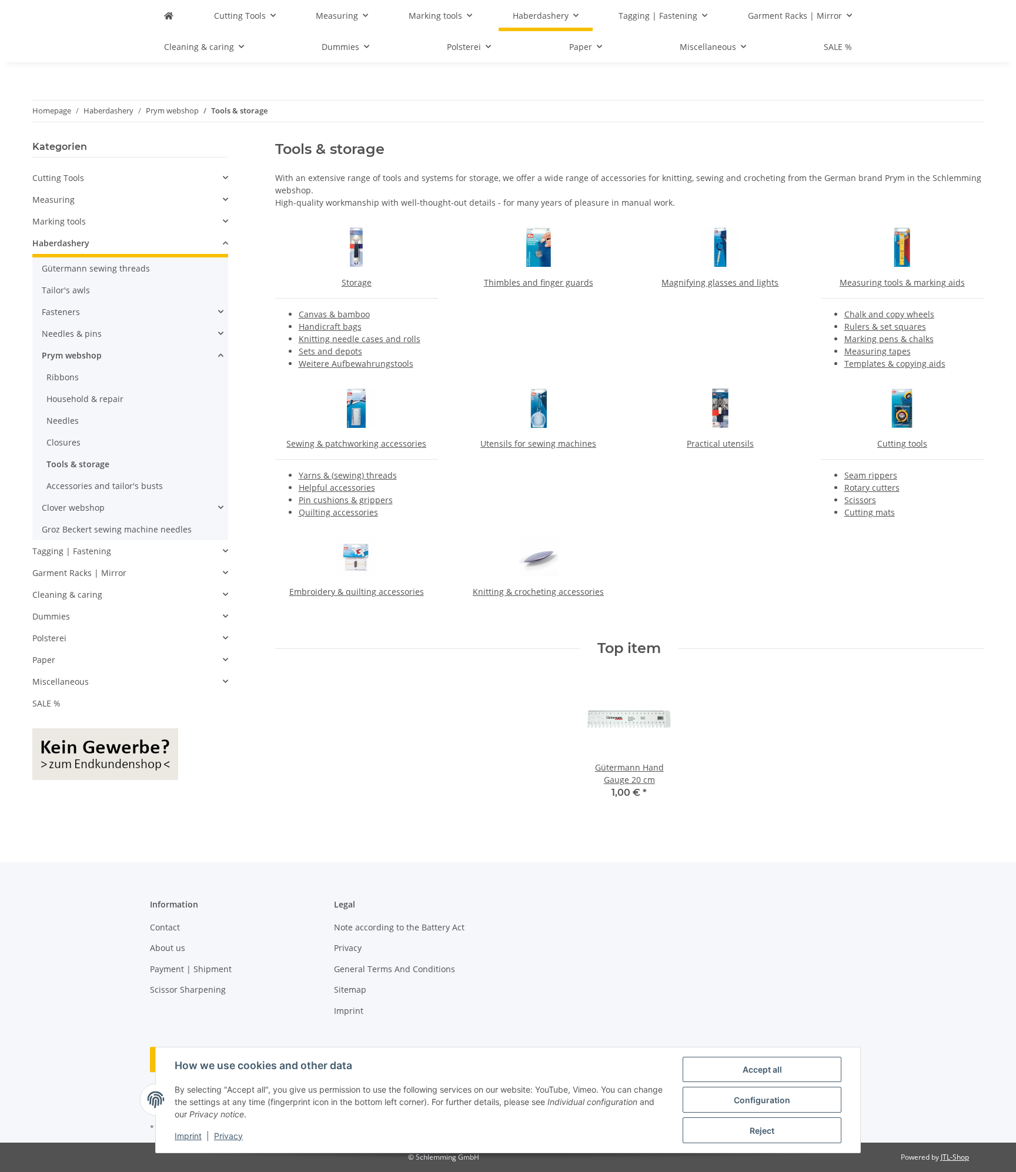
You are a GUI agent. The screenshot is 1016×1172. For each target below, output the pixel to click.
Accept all (762, 1069)
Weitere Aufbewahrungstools (356, 363)
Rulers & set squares (885, 326)
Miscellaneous (60, 681)
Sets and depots (330, 351)
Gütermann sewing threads (96, 268)
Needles (62, 420)
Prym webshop (72, 355)
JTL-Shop (955, 1157)
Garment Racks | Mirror (79, 572)
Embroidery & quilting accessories (356, 591)
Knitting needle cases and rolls (359, 338)
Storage (357, 282)
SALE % (46, 703)
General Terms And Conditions (394, 969)
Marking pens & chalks (889, 338)
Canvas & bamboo (334, 314)
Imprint (188, 1136)
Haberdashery (60, 243)
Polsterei (49, 638)
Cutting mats (869, 512)
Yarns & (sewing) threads (348, 475)
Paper (43, 659)
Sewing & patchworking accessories (356, 443)
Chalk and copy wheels (889, 314)
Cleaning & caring (67, 594)
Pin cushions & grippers (346, 499)
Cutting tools (902, 443)
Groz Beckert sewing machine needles (117, 529)
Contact (165, 927)
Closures (63, 442)
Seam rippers (870, 475)
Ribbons (62, 377)
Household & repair (84, 398)
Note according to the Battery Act (399, 927)
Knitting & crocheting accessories (538, 591)
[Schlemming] (169, 15)
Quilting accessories (338, 512)
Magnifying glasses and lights (719, 282)
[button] (130, 178)
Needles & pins (72, 333)
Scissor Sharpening (188, 989)
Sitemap (350, 989)
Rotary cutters (872, 487)
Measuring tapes (877, 351)
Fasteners (61, 311)
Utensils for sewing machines (538, 443)
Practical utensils (720, 443)
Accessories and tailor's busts (104, 485)
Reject (762, 1131)
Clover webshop (73, 507)
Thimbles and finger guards (538, 282)
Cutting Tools (58, 177)
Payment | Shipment (191, 969)
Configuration (762, 1100)
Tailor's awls (66, 290)
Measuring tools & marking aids (902, 282)
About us (167, 947)
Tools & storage (77, 464)
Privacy (228, 1136)
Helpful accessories (337, 487)
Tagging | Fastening (71, 551)
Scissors (860, 499)
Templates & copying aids (894, 363)
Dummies (51, 616)
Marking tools (59, 221)
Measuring (53, 199)
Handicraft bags (330, 326)
